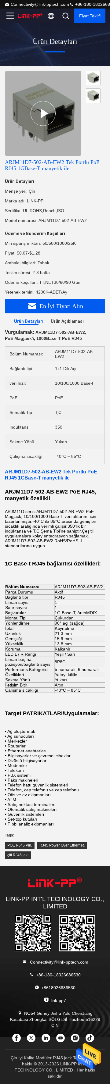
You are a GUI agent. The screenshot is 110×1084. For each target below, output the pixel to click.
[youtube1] (62, 1040)
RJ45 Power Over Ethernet (61, 845)
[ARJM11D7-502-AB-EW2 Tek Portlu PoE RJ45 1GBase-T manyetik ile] (43, 113)
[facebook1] (18, 1040)
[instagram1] (77, 1040)
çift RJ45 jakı (17, 855)
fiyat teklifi (90, 15)
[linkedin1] (47, 1040)
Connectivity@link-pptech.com (40, 4)
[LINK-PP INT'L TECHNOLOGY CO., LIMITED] (30, 16)
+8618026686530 (58, 987)
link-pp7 (58, 1000)
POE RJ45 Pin (19, 845)
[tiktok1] (91, 1040)
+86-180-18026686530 (58, 974)
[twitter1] (33, 1040)
